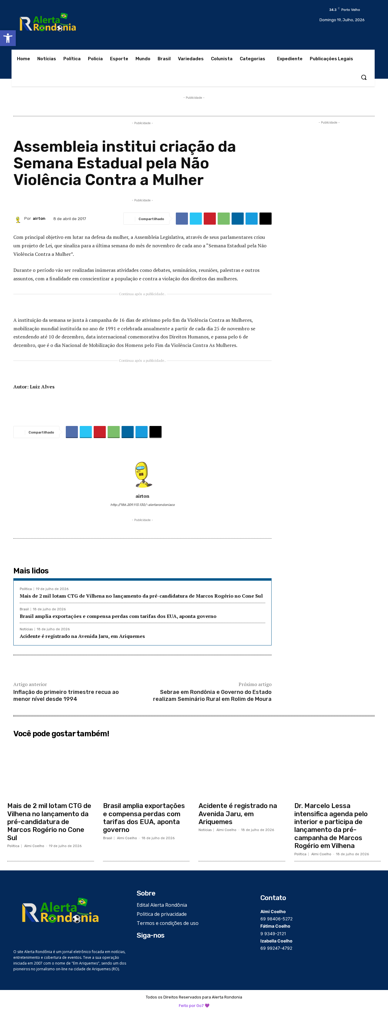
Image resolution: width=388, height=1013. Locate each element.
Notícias (26, 629)
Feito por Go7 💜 (194, 1005)
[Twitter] (196, 219)
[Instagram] (150, 950)
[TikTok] (159, 950)
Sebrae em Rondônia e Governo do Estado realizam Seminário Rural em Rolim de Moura (212, 695)
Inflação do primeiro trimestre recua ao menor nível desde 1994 (66, 695)
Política (26, 589)
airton (39, 218)
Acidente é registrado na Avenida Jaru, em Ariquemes (82, 636)
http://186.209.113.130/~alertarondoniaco (142, 505)
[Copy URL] (265, 219)
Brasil (24, 609)
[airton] (18, 218)
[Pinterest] (210, 219)
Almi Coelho (34, 846)
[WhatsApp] (224, 219)
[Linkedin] (238, 219)
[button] (8, 38)
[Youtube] (168, 950)
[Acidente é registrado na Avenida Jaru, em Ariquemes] (242, 769)
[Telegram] (252, 219)
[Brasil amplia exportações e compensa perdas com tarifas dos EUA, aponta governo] (146, 769)
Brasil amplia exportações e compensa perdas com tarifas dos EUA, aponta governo (118, 616)
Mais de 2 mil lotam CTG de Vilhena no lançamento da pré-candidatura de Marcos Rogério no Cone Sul (141, 595)
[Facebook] (182, 219)
